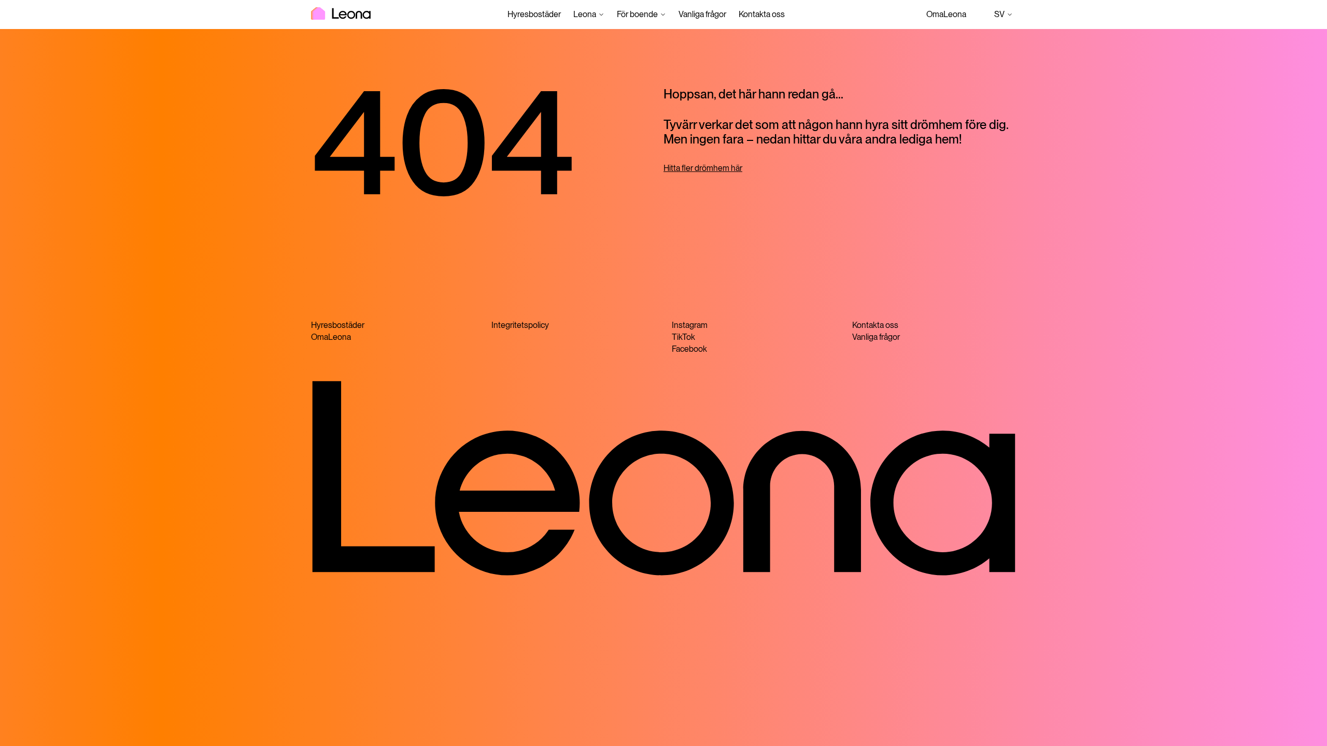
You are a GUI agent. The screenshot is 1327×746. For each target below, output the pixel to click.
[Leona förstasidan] (341, 14)
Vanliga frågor (702, 14)
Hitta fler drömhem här (703, 168)
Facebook (689, 349)
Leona (584, 14)
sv (1005, 15)
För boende (637, 14)
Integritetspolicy (520, 325)
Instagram (690, 325)
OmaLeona (946, 14)
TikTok (683, 337)
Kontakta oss (762, 14)
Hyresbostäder (534, 14)
